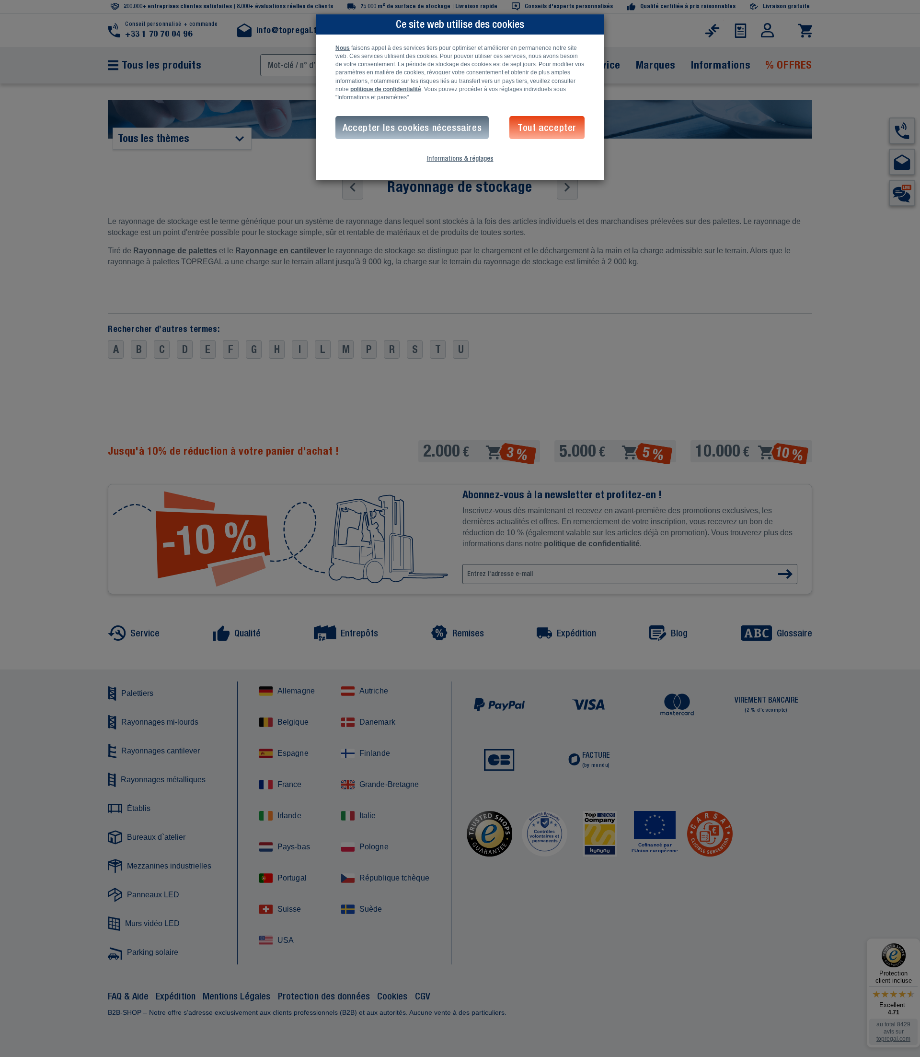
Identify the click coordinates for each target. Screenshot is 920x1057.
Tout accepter (547, 127)
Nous (342, 48)
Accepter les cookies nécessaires (412, 127)
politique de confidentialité (385, 89)
